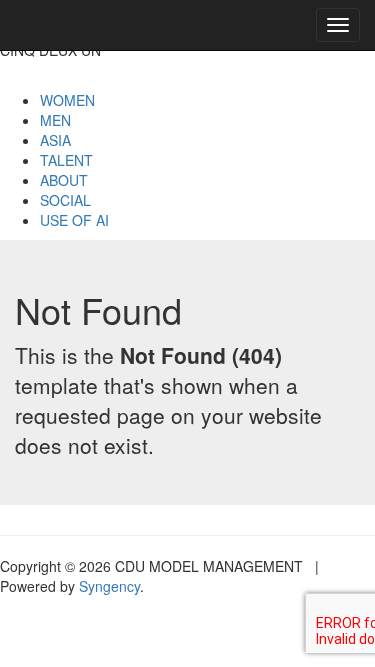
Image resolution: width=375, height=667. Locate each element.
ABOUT (64, 180)
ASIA (55, 140)
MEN (55, 120)
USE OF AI (74, 220)
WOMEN (67, 100)
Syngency (109, 586)
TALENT (66, 160)
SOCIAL (65, 200)
